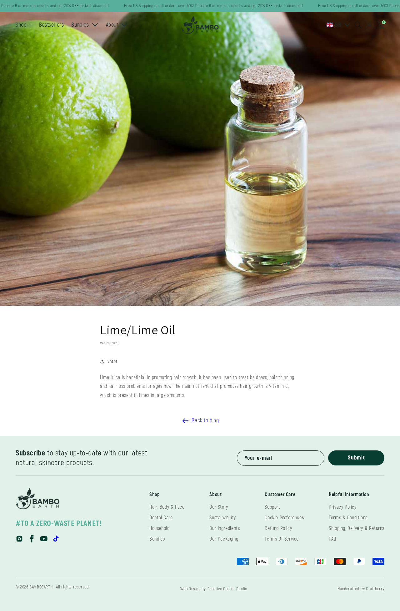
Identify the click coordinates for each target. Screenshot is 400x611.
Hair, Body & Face (166, 507)
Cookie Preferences (284, 518)
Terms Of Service (282, 539)
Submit (356, 457)
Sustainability (222, 518)
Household (159, 528)
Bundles (157, 539)
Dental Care (161, 518)
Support (272, 507)
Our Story (218, 507)
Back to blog (205, 420)
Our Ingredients (224, 528)
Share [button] (113, 361)
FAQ (332, 539)
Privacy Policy (342, 507)
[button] (358, 25)
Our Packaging (223, 539)
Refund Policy (278, 528)
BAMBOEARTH (40, 587)
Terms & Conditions (348, 518)
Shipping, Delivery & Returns (356, 528)
